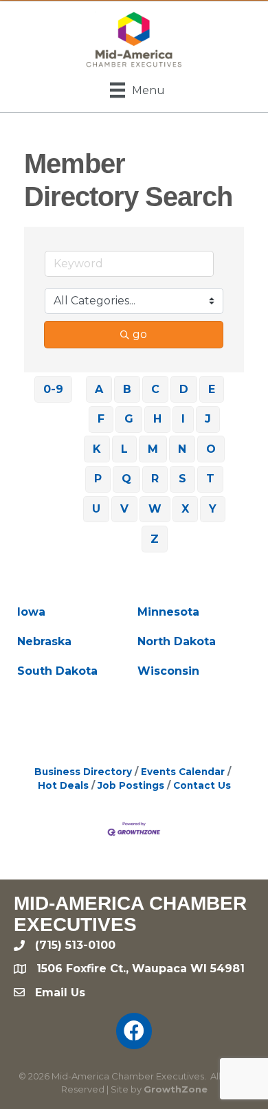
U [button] (96, 508)
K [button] (97, 449)
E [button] (211, 389)
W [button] (154, 508)
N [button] (182, 449)
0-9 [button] (53, 389)
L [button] (124, 449)
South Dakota (57, 670)
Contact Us (202, 785)
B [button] (127, 389)
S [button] (182, 478)
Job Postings (131, 785)
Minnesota (168, 611)
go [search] (140, 334)
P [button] (98, 478)
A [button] (99, 389)
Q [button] (126, 478)
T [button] (210, 478)
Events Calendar (183, 771)
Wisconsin (168, 670)
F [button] (101, 418)
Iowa (31, 611)
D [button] (183, 389)
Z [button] (154, 539)
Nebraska (44, 641)
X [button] (185, 508)
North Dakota (176, 641)
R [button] (155, 478)
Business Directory (83, 771)
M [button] (153, 449)
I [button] (183, 418)
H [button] (157, 418)
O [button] (211, 449)
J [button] (208, 418)
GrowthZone (176, 1089)
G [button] (128, 418)
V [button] (124, 508)
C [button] (155, 389)
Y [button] (212, 508)
